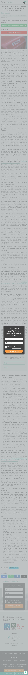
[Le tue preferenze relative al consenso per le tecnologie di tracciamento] (25, 672)
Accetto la (13, 346)
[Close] (24, 3)
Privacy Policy (15, 346)
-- (13, 339)
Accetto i (14, 348)
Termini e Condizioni (16, 348)
